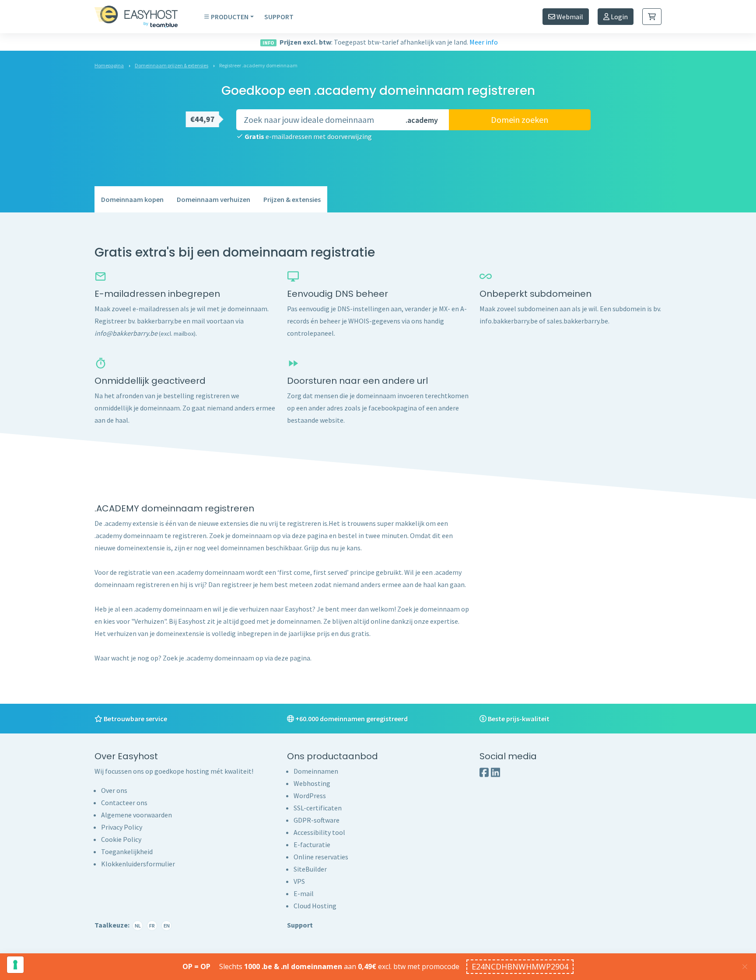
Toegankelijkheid (127, 851)
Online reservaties (321, 856)
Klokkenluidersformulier (138, 863)
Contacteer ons (124, 802)
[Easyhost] (142, 16)
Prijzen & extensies (292, 199)
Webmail (569, 16)
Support (279, 16)
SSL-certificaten (318, 807)
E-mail (304, 893)
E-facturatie (312, 844)
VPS (299, 881)
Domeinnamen (316, 771)
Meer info (483, 42)
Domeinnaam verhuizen (213, 199)
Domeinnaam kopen (132, 199)
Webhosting (312, 783)
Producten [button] (229, 16)
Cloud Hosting (315, 905)
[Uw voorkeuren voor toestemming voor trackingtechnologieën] (15, 964)
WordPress (310, 795)
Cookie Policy (121, 839)
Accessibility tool (319, 832)
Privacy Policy (121, 827)
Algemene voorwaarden (136, 814)
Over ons (114, 790)
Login (618, 16)
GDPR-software (317, 820)
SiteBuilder (310, 869)
